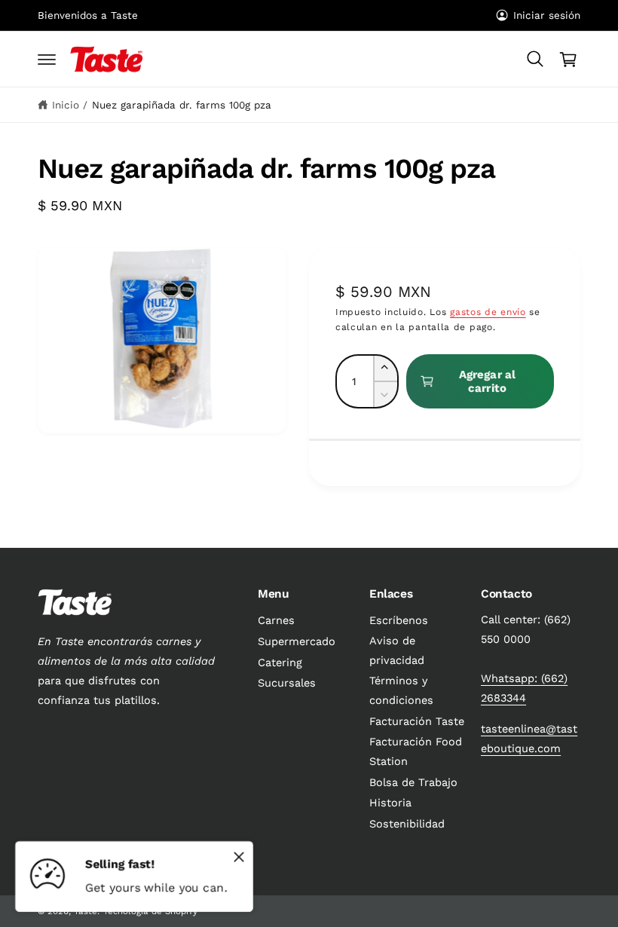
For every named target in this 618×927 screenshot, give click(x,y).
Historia (390, 803)
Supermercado (296, 641)
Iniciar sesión (546, 15)
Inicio (65, 105)
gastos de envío (488, 312)
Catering (280, 662)
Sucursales (287, 683)
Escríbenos (398, 620)
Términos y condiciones (401, 691)
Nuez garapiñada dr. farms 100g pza (182, 105)
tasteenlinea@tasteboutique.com (529, 739)
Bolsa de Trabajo (413, 782)
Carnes (276, 620)
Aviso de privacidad (396, 651)
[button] (46, 59)
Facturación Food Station (415, 752)
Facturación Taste (416, 721)
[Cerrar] (239, 857)
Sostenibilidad (407, 824)
